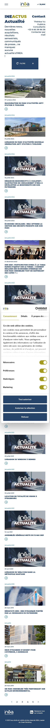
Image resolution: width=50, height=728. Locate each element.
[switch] (43, 371)
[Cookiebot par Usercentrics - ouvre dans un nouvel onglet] (35, 309)
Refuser (25, 417)
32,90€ (42, 4)
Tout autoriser (25, 399)
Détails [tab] (24, 316)
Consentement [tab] (10, 316)
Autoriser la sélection (25, 408)
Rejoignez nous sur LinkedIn (39, 712)
